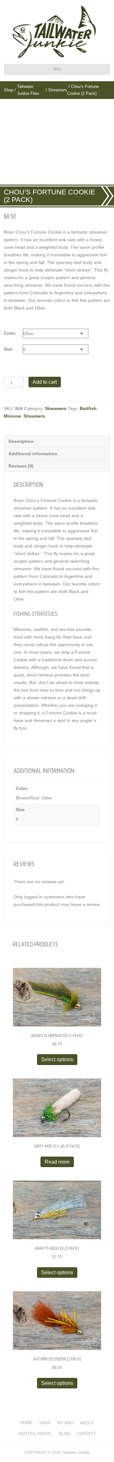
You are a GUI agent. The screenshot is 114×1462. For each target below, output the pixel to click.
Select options (57, 1059)
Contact (86, 1433)
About (87, 1423)
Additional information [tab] (33, 453)
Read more (57, 1162)
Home (26, 1422)
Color (10, 333)
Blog (64, 1433)
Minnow (12, 416)
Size (8, 349)
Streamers (57, 90)
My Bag (65, 1423)
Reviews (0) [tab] (21, 465)
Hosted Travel (35, 1433)
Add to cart (45, 382)
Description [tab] (21, 441)
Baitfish (88, 408)
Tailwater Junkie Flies (28, 90)
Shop (8, 90)
